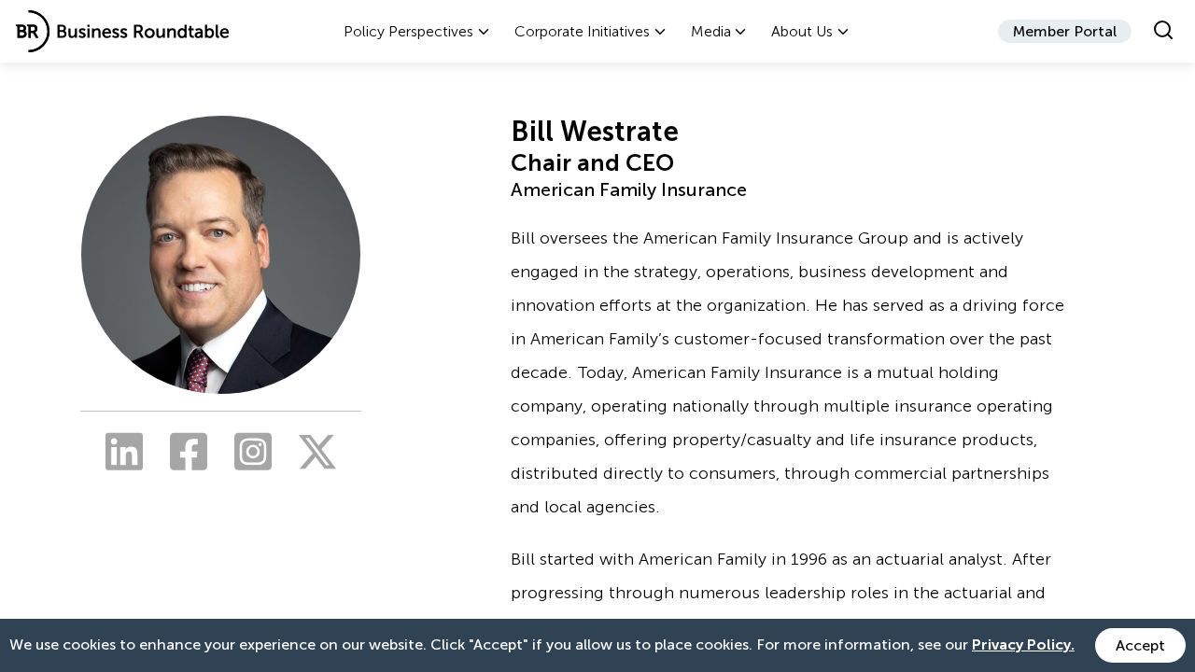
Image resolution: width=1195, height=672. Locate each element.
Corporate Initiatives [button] (582, 31)
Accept (1140, 645)
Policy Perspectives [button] (408, 31)
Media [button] (711, 31)
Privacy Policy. (1023, 644)
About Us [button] (802, 31)
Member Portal (1065, 31)
